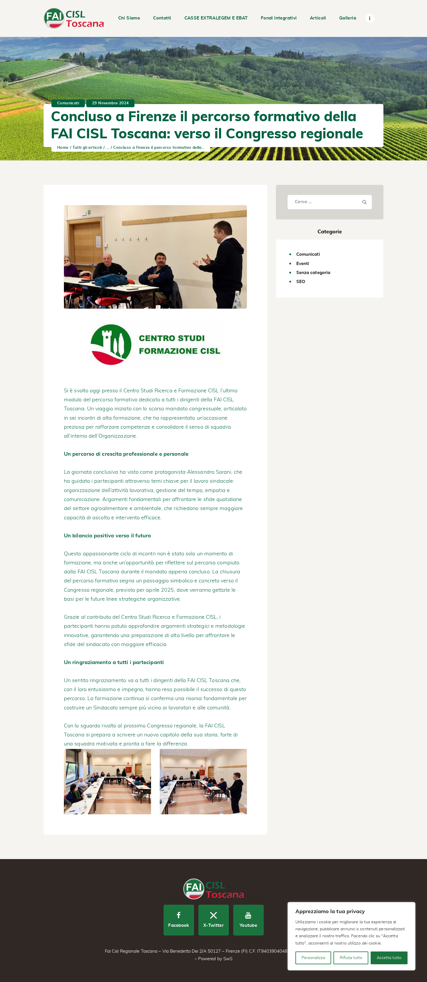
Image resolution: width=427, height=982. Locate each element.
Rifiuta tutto (351, 958)
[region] (351, 936)
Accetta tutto (389, 958)
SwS (227, 959)
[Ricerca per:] (330, 201)
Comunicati (68, 103)
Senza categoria (313, 273)
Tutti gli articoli (87, 148)
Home (63, 148)
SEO (300, 282)
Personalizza (313, 958)
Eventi (302, 264)
